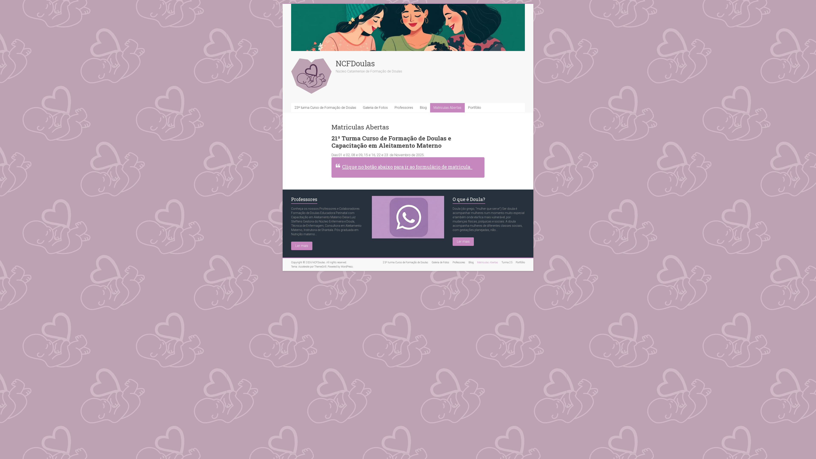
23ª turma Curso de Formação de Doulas (325, 108)
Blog (423, 108)
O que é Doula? (469, 199)
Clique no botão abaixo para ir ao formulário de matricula (407, 167)
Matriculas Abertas (447, 108)
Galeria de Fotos (375, 108)
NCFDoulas (355, 63)
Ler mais (301, 246)
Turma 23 (507, 262)
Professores (404, 108)
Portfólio (474, 108)
